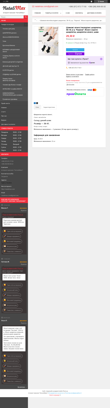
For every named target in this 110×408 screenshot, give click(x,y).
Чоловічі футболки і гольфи (12, 85)
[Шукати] (26, 17)
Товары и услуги (51, 13)
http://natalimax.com (8, 189)
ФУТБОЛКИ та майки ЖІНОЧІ (12, 89)
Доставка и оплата (94, 13)
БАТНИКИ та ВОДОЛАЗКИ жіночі (11, 50)
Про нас (4, 116)
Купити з (71, 54)
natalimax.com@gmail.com (9, 195)
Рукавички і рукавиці (10, 99)
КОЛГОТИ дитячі (8, 70)
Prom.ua (65, 391)
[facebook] (35, 103)
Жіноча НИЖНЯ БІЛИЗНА (11, 37)
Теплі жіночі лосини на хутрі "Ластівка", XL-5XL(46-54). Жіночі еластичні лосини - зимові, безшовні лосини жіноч (13, 346)
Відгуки (3, 120)
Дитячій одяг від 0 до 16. (11, 66)
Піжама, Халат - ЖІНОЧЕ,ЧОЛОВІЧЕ (9, 79)
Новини (4, 107)
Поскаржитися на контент (56, 393)
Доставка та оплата (8, 124)
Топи (4, 41)
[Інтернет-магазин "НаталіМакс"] (14, 8)
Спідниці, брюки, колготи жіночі (11, 57)
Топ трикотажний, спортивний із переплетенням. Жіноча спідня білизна (14, 338)
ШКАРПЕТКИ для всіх (10, 33)
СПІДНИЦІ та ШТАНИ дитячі (12, 74)
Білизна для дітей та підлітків (13, 62)
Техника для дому (9, 29)
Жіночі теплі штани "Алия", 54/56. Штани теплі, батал (12, 277)
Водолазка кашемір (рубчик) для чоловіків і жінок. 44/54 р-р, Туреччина (14, 222)
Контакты (79, 13)
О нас (68, 13)
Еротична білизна (9, 45)
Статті (3, 112)
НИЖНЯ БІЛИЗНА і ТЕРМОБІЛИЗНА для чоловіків (13, 94)
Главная (37, 13)
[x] (37, 103)
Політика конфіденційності (73, 393)
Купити (75, 50)
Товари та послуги (7, 24)
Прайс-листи (5, 103)
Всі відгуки (21, 387)
